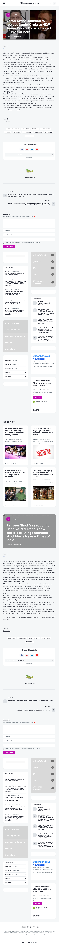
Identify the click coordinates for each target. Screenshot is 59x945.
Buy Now (37, 397)
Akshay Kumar (11, 638)
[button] (4, 3)
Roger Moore (38, 132)
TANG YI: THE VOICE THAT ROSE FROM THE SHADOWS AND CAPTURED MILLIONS (14, 293)
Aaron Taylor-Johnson (13, 128)
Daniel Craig (26, 128)
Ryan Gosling (48, 132)
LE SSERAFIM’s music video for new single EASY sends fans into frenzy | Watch (14, 431)
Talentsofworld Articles (29, 3)
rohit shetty (29, 641)
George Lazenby (29, 80)
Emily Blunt (35, 128)
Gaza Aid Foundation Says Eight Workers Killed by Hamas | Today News (43, 431)
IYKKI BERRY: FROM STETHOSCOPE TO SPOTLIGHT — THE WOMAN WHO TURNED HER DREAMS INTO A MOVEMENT (15, 283)
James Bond (17, 132)
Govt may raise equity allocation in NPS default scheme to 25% (43, 472)
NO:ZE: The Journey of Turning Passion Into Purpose (14, 273)
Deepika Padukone (33, 638)
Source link (6, 121)
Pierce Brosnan (27, 132)
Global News (29, 178)
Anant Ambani (22, 638)
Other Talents (14, 14)
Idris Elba (39, 85)
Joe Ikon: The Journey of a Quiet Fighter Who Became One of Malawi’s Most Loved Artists (15, 302)
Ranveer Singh (46, 638)
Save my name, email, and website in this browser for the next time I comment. (22, 242)
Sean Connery (29, 135)
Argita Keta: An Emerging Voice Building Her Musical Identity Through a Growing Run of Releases (14, 312)
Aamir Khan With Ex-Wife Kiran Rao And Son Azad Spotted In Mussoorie (15, 473)
